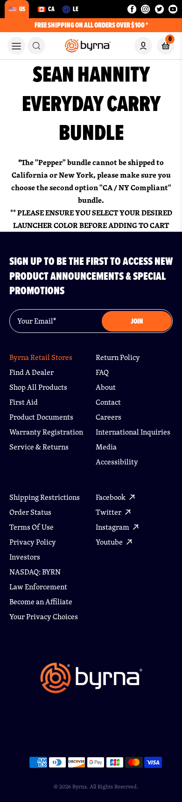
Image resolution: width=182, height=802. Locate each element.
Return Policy (118, 357)
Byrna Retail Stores (40, 357)
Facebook (111, 497)
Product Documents (41, 417)
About (106, 387)
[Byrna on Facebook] (131, 9)
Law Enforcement (38, 586)
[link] (36, 46)
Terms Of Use (31, 527)
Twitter (109, 512)
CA (51, 9)
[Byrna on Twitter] (159, 9)
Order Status (30, 512)
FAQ (102, 372)
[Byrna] (91, 683)
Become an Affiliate (40, 601)
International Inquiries (133, 432)
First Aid (23, 402)
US (22, 9)
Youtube (110, 542)
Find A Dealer (31, 372)
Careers (108, 417)
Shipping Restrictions (44, 497)
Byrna (79, 786)
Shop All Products (38, 387)
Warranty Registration (46, 432)
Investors (24, 557)
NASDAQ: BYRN (35, 572)
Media (106, 447)
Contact (108, 402)
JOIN (137, 321)
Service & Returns (39, 447)
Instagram (113, 527)
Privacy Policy (32, 542)
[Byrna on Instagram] (145, 9)
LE (75, 9)
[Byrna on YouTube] (172, 9)
